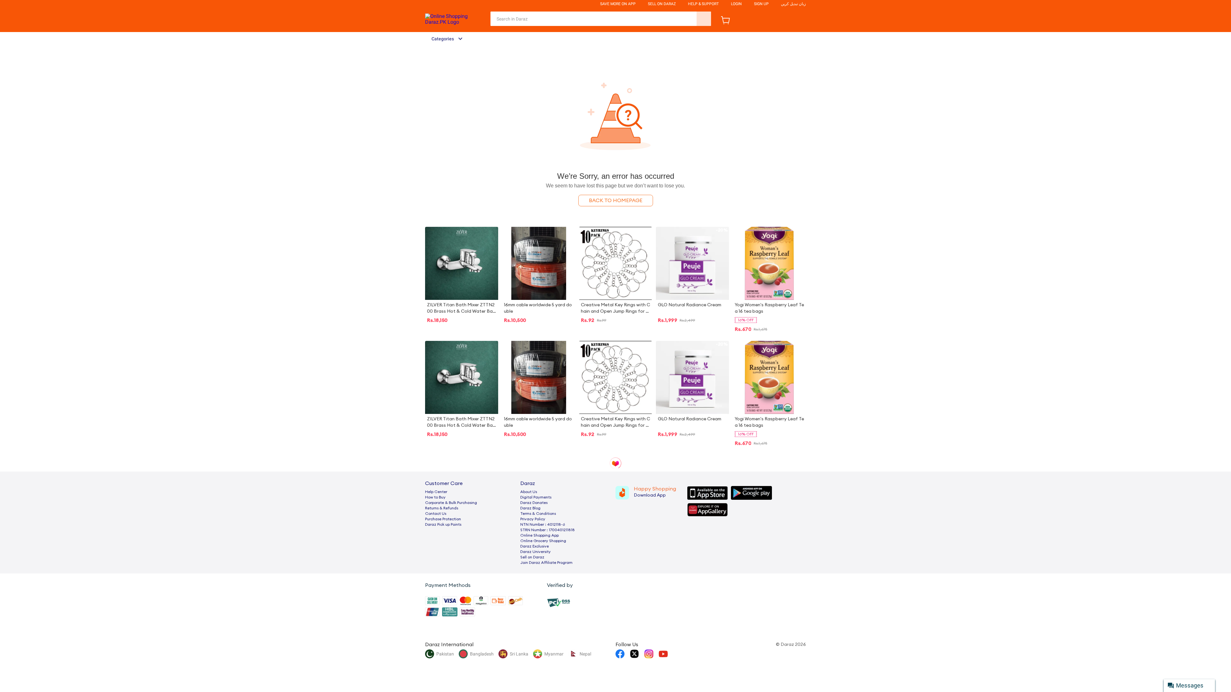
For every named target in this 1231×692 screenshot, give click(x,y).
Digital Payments (535, 497)
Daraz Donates (534, 503)
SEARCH (704, 19)
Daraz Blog (530, 508)
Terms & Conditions (538, 513)
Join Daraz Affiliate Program (546, 562)
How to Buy (435, 497)
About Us (528, 492)
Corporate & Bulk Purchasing (451, 503)
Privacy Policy (532, 519)
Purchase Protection (443, 519)
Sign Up (761, 4)
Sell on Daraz (532, 557)
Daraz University (535, 552)
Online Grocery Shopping (543, 541)
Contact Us (435, 513)
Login (736, 4)
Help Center (436, 492)
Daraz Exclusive (534, 546)
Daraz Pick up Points (443, 524)
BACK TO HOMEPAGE (615, 200)
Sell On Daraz (662, 4)
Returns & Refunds (441, 508)
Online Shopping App (539, 535)
